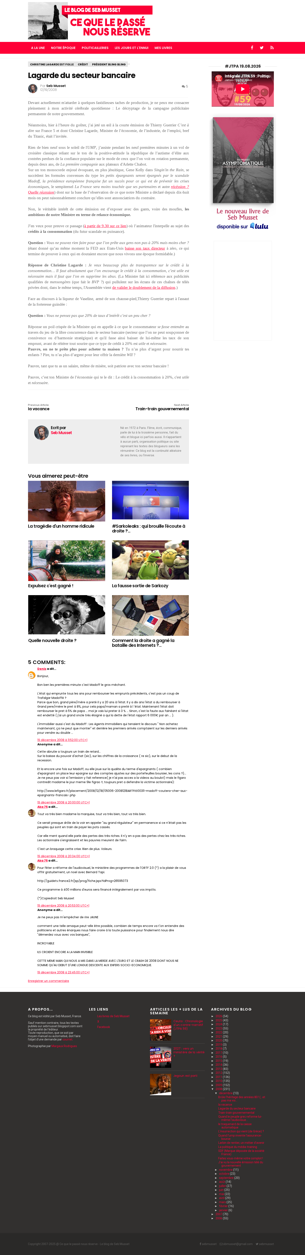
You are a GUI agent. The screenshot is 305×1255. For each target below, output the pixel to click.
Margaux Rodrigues (64, 1046)
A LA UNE (38, 48)
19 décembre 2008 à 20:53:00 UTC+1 (63, 905)
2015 (219, 1060)
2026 (219, 1016)
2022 (219, 1032)
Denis (41, 669)
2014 (219, 1064)
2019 (219, 1044)
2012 (219, 1072)
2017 (219, 1052)
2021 (219, 1036)
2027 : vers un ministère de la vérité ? (189, 1052)
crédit (83, 64)
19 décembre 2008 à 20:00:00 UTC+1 (63, 802)
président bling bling (109, 64)
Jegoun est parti (185, 1076)
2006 (219, 1218)
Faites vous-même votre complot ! (240, 1158)
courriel (67, 1039)
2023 (219, 1028)
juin (221, 1190)
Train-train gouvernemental (162, 407)
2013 (219, 1069)
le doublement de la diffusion (152, 287)
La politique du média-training (237, 1147)
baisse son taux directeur (145, 248)
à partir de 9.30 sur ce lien (105, 226)
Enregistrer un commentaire (48, 981)
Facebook (103, 1027)
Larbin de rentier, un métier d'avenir (241, 1142)
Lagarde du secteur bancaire (237, 1108)
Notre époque (63, 48)
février (223, 1206)
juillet (223, 1186)
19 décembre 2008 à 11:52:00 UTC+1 (62, 740)
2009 (219, 1085)
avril (222, 1198)
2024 (219, 1024)
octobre (224, 1173)
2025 (219, 1020)
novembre (226, 1169)
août (222, 1181)
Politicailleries (95, 48)
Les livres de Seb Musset (113, 1016)
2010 (219, 1081)
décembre (226, 1093)
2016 (219, 1056)
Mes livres (163, 48)
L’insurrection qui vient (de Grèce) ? (241, 1131)
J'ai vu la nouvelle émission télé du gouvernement (240, 1164)
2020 (219, 1040)
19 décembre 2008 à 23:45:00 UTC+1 (63, 972)
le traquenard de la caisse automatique (235, 1125)
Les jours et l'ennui (131, 48)
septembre (226, 1177)
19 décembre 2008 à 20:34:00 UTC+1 (63, 856)
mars (223, 1202)
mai (222, 1194)
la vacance (225, 1104)
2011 (219, 1077)
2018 (219, 1048)
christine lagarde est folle (52, 64)
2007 (219, 1214)
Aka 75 (42, 807)
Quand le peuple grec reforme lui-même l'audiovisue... (240, 1118)
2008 (219, 1089)
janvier (223, 1210)
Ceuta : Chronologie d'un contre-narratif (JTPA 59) (188, 1025)
